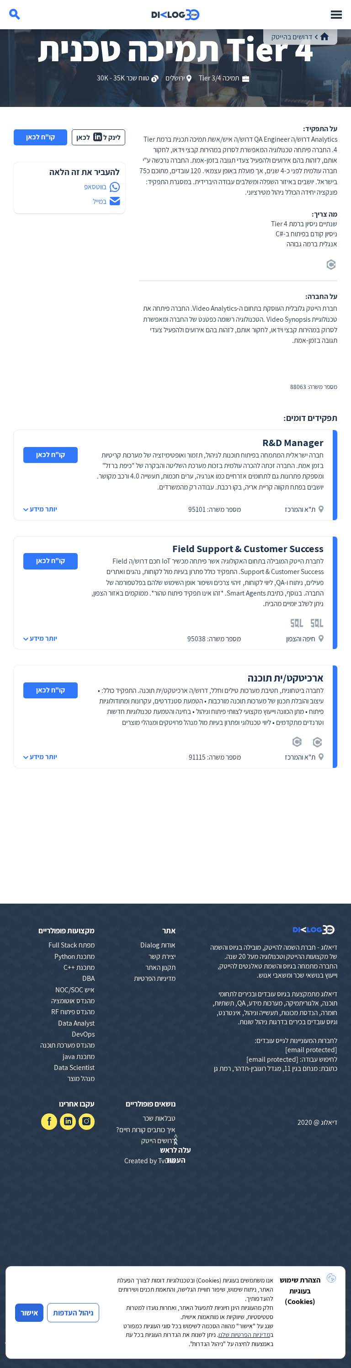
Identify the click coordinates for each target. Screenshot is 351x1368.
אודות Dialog (158, 944)
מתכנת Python (74, 956)
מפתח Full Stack (71, 944)
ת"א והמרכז (300, 509)
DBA (88, 978)
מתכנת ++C (79, 967)
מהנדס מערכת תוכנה (67, 1044)
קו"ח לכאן (40, 136)
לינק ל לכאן (98, 137)
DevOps (83, 1033)
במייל (99, 201)
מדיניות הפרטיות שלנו (244, 1335)
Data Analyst (76, 1022)
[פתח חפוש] (14, 14)
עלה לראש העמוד (175, 1155)
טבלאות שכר (159, 1118)
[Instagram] (87, 1121)
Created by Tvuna (150, 1160)
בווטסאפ (95, 186)
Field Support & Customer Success (248, 548)
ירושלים (175, 77)
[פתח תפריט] (336, 14)
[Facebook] (49, 1121)
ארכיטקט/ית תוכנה (286, 677)
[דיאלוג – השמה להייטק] (313, 930)
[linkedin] (68, 1121)
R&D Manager (293, 442)
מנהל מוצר (81, 1078)
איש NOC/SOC (75, 989)
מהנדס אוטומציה (73, 1000)
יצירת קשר (162, 956)
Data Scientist (74, 1067)
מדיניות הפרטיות (155, 978)
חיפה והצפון (300, 638)
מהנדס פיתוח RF (73, 1011)
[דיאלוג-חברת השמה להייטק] (175, 14)
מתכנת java (79, 1056)
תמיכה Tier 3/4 (219, 77)
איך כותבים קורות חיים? (146, 1129)
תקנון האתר (160, 967)
